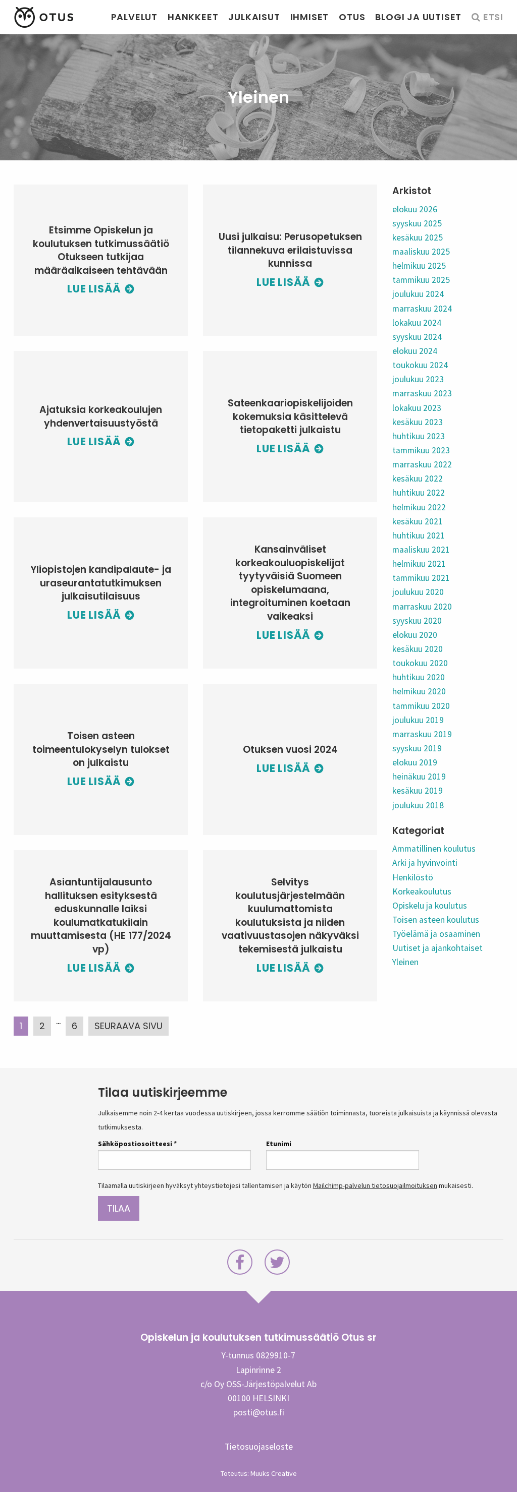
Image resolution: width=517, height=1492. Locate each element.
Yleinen (405, 962)
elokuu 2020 (414, 634)
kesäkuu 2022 (417, 478)
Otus (352, 17)
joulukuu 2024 (418, 294)
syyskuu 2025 (417, 223)
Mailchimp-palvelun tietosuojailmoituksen (375, 1185)
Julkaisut (254, 17)
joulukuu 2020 (418, 592)
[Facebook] (239, 1265)
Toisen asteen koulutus (435, 919)
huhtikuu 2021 (418, 535)
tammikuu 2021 (421, 577)
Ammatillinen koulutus (434, 848)
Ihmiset (309, 17)
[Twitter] (277, 1265)
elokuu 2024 (414, 350)
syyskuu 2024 (417, 336)
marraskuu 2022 (422, 464)
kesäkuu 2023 (417, 422)
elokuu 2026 (414, 209)
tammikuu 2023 (421, 450)
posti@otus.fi (258, 1412)
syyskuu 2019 (417, 748)
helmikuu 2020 (419, 691)
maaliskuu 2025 (421, 251)
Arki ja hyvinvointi (424, 862)
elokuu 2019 (414, 762)
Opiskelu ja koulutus (429, 905)
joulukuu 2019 (418, 720)
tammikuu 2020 (421, 705)
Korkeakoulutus (421, 891)
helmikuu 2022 (419, 507)
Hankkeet (193, 17)
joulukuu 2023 (418, 379)
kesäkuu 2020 (417, 648)
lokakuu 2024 (416, 322)
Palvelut (134, 17)
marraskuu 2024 (422, 308)
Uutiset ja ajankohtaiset (437, 947)
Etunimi (278, 1143)
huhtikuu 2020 (418, 677)
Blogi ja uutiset (418, 17)
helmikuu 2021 (419, 563)
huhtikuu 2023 (418, 436)
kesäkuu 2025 (417, 237)
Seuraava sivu (128, 1026)
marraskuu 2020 (422, 606)
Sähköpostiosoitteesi (137, 1143)
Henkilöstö (412, 877)
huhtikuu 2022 (418, 492)
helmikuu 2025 (419, 265)
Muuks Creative (273, 1473)
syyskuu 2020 (417, 620)
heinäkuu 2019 (419, 776)
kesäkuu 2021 (417, 521)
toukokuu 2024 (420, 365)
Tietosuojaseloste (259, 1446)
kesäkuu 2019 (417, 790)
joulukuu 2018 (418, 805)
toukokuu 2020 (420, 663)
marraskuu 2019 (422, 734)
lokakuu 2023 (416, 407)
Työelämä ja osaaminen (436, 933)
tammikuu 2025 (421, 279)
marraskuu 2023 (422, 393)
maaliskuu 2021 (421, 549)
